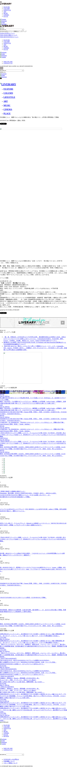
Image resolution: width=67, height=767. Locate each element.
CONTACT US (7, 63)
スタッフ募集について (10, 763)
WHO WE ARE (8, 61)
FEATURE (6, 7)
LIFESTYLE (7, 10)
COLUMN (6, 8)
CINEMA (6, 15)
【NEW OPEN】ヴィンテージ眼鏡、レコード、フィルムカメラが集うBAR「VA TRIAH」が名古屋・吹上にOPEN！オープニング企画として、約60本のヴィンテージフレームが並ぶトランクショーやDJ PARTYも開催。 (33, 539)
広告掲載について (9, 761)
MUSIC (5, 13)
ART (4, 11)
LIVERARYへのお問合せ (11, 759)
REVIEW (6, 736)
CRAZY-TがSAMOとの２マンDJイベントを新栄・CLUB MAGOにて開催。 (23, 597)
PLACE (5, 16)
